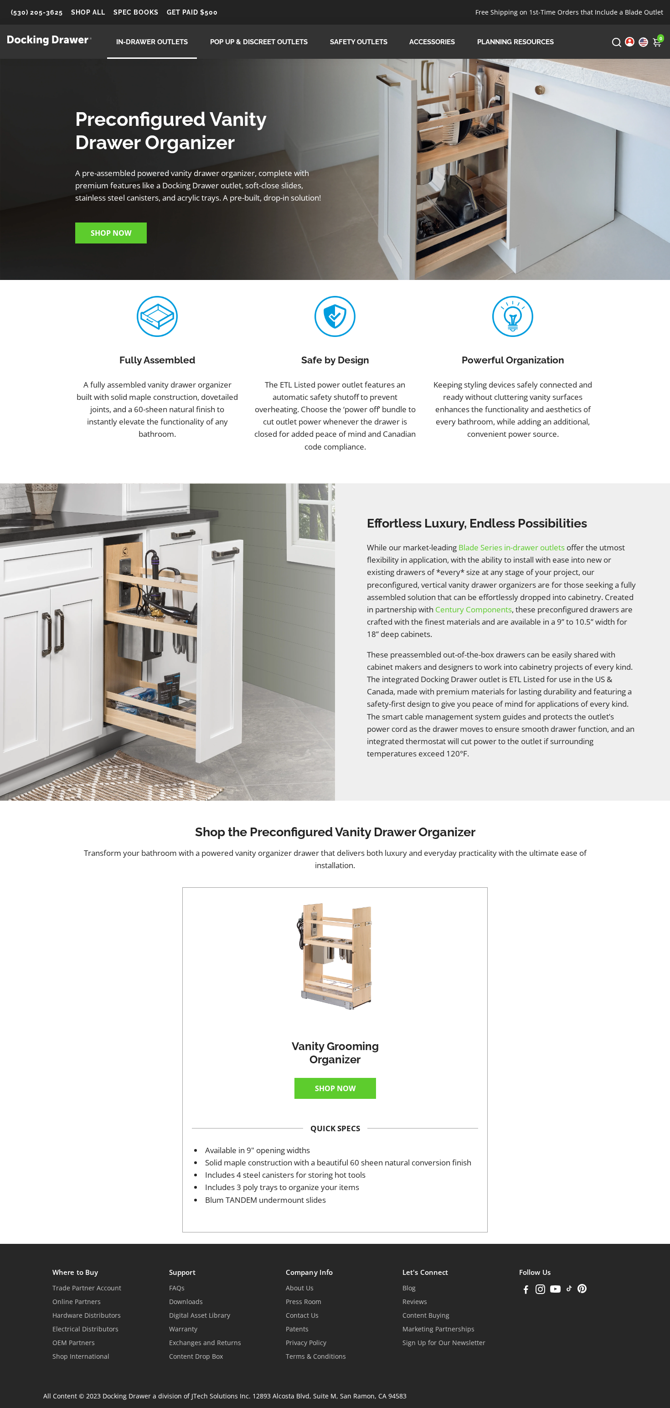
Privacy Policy (306, 1343)
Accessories (432, 42)
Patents (297, 1329)
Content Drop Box (196, 1356)
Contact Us (302, 1315)
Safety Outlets (358, 42)
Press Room (303, 1302)
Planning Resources (515, 42)
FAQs (177, 1288)
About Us (300, 1288)
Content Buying (425, 1315)
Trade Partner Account (86, 1288)
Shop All (88, 12)
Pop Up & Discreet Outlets (259, 42)
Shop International (80, 1356)
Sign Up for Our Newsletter (443, 1343)
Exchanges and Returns (205, 1343)
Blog (409, 1288)
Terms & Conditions (316, 1356)
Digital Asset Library (199, 1315)
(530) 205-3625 (37, 12)
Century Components (473, 609)
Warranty (183, 1329)
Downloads (186, 1302)
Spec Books (136, 12)
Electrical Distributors (85, 1329)
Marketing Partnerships (438, 1329)
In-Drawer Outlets (152, 42)
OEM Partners (73, 1343)
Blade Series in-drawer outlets (512, 547)
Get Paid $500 (192, 12)
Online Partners (76, 1302)
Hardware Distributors (86, 1315)
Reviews (414, 1302)
